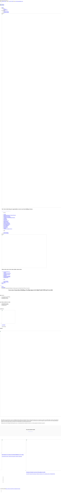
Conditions (5, 218)
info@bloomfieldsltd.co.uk (19, 1)
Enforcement (5, 219)
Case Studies (3, 282)
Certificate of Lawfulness (7, 216)
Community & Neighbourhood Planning (9, 217)
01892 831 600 (4, 1)
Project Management (6, 224)
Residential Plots (6, 277)
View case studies (6, 233)
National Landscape (6, 222)
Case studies (3, 287)
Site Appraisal (6, 226)
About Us (5, 9)
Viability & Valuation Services (8, 228)
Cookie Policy (12, 488)
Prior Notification (6, 225)
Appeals (5, 214)
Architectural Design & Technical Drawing (10, 215)
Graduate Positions (6, 12)
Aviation (5, 272)
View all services (6, 232)
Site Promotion (6, 227)
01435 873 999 (11, 1)
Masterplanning (6, 221)
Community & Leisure (7, 274)
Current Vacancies (6, 11)
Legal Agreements (6, 220)
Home (3, 7)
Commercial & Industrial (7, 273)
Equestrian (5, 275)
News (2, 283)
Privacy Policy (8, 488)
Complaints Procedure (17, 488)
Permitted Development (7, 276)
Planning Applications (7, 223)
